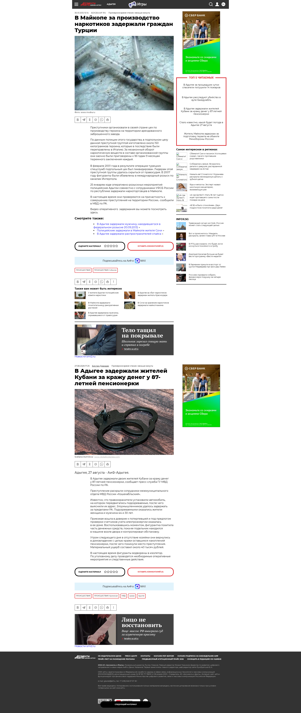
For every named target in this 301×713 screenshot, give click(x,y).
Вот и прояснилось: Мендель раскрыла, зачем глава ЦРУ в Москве (207, 234)
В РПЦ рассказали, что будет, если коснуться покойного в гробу (206, 245)
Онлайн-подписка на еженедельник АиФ (197, 656)
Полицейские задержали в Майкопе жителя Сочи (129, 230)
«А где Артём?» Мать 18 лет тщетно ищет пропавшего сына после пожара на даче (207, 197)
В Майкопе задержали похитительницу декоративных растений (103, 305)
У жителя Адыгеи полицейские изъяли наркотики (103, 294)
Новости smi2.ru (85, 356)
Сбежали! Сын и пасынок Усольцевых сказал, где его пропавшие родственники (208, 156)
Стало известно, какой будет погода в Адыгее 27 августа (201, 123)
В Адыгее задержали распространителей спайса (129, 233)
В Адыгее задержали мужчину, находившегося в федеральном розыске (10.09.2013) (127, 226)
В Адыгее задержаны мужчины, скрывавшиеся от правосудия (103, 314)
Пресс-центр (131, 656)
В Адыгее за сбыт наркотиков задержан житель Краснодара (152, 294)
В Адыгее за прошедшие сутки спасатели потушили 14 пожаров (201, 86)
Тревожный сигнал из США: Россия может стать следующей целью (206, 224)
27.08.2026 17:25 (82, 366)
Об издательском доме (109, 656)
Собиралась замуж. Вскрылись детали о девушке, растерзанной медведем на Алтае (206, 166)
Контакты (145, 656)
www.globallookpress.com (107, 457)
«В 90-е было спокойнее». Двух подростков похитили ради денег (206, 206)
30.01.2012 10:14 (82, 13)
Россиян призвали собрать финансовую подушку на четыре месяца (205, 277)
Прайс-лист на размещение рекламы (116, 659)
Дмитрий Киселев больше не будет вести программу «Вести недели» (206, 255)
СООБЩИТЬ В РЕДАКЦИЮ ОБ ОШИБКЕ (204, 659)
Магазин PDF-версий (164, 656)
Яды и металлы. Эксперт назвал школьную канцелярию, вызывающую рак (205, 187)
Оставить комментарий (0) (151, 246)
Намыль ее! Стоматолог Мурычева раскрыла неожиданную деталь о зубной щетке (206, 176)
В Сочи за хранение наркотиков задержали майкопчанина (153, 304)
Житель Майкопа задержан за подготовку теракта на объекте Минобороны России (201, 136)
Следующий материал (126, 704)
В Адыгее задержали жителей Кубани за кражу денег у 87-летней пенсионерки (201, 111)
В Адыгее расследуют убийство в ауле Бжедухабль (201, 98)
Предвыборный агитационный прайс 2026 (163, 659)
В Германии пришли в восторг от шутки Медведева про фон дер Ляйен (207, 265)
